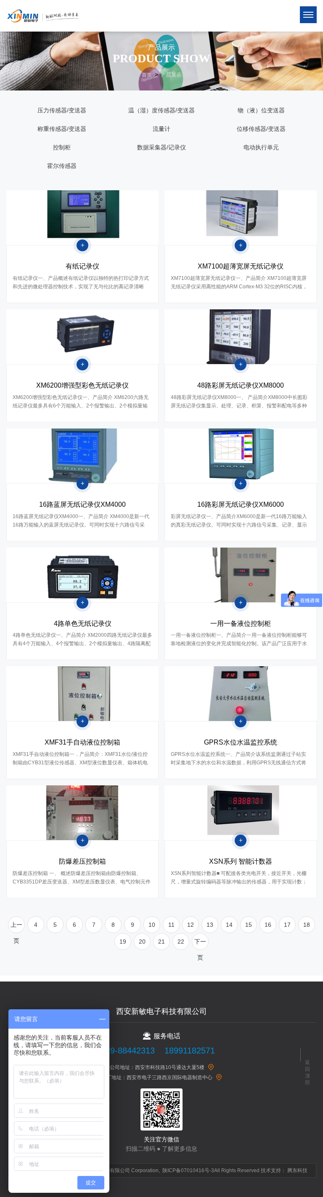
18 (306, 924)
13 (210, 924)
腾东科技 (297, 1170)
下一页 (200, 944)
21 (161, 941)
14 (229, 924)
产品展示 (171, 75)
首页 (147, 75)
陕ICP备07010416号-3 (188, 1170)
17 (287, 924)
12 (190, 924)
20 (142, 941)
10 (151, 924)
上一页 (16, 927)
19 (122, 941)
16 (268, 924)
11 (171, 924)
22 (180, 941)
